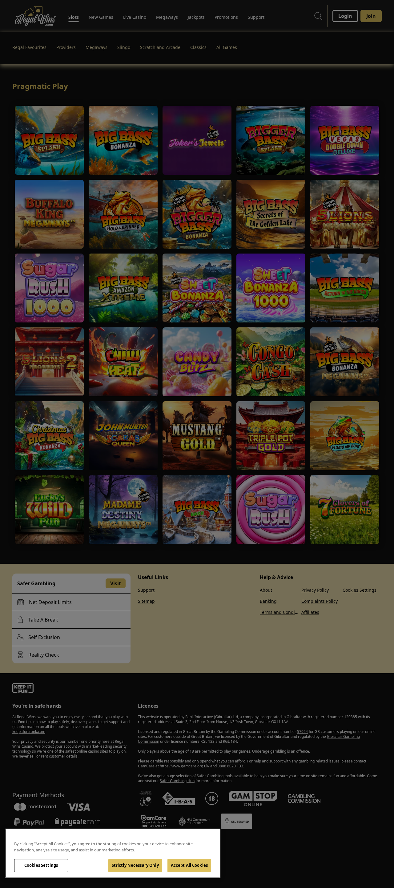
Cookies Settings (41, 865)
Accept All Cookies (189, 865)
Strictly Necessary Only (135, 865)
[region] (112, 853)
